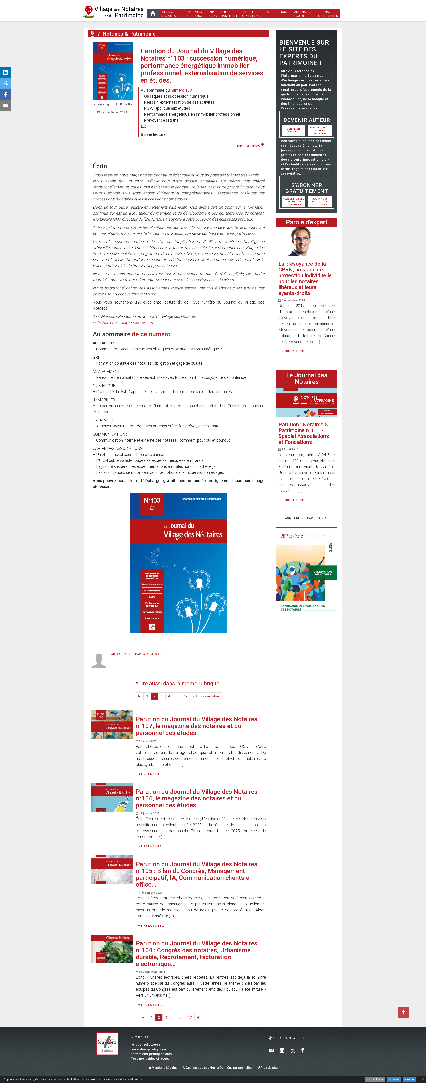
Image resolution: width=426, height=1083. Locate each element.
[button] (335, 5)
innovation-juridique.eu (148, 1049)
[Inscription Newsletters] (271, 1050)
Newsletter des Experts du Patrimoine (293, 202)
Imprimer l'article (249, 145)
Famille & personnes (252, 14)
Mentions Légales (164, 1067)
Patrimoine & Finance (195, 14)
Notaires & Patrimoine (129, 34)
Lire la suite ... (152, 774)
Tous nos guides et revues (150, 1058)
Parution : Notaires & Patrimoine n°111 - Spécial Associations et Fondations (303, 433)
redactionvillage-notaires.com (123, 322)
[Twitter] (293, 1050)
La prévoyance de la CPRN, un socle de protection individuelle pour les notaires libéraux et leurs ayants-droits (305, 278)
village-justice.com (145, 1044)
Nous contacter (288, 1038)
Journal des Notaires (327, 14)
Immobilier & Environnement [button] (223, 14)
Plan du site (269, 1067)
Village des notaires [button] (171, 14)
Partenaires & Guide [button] (302, 14)
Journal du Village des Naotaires (320, 202)
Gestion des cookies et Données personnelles (218, 1067)
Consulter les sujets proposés (320, 130)
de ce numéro (151, 334)
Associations (277, 12)
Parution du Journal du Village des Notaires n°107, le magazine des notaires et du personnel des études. (197, 726)
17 (185, 696)
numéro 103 (181, 90)
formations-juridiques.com (151, 1054)
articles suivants (205, 696)
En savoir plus (375, 1079)
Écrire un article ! (293, 130)
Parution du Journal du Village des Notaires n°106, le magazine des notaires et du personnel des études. (197, 798)
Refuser (409, 1079)
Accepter (394, 1079)
